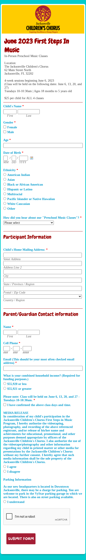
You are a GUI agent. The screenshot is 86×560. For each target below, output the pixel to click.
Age (7, 140)
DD (14, 162)
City (5, 275)
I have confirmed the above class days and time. (39, 405)
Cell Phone (11, 343)
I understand (15, 502)
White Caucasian (18, 204)
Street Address (12, 259)
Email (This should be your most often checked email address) (38, 361)
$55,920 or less (16, 384)
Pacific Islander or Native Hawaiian (31, 199)
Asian (11, 179)
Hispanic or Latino (19, 189)
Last (28, 115)
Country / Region (14, 300)
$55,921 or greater (19, 388)
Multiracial (14, 194)
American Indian (18, 175)
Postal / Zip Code (14, 292)
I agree (11, 467)
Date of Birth (13, 152)
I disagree (13, 471)
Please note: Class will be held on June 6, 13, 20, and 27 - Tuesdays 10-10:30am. (41, 398)
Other (11, 208)
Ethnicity (10, 170)
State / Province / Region (18, 284)
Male (10, 132)
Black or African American (25, 184)
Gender (9, 122)
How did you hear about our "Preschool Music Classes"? (42, 217)
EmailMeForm (43, 19)
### (5, 352)
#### (26, 352)
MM (6, 162)
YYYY (22, 162)
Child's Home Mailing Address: (25, 249)
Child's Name (13, 106)
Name (8, 327)
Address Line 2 (12, 267)
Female (12, 127)
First (10, 115)
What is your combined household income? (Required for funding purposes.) (41, 377)
